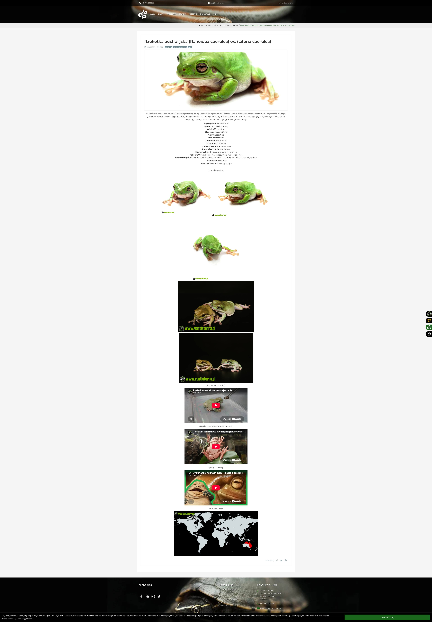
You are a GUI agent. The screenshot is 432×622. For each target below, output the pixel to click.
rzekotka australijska (180, 47)
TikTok (158, 594)
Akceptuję (387, 617)
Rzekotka (168, 47)
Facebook (141, 594)
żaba (189, 47)
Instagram (152, 594)
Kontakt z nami (224, 605)
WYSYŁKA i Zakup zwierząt (228, 599)
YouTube (147, 594)
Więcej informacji (9, 619)
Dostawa (221, 602)
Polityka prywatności (227, 589)
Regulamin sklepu (225, 593)
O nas (220, 596)
